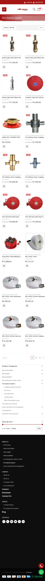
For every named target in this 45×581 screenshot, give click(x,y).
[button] (4, 9)
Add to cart (4, 67)
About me (6, 475)
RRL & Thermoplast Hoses (12, 400)
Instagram (19, 521)
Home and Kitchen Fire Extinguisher (12, 407)
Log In (29, 2)
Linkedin (23, 521)
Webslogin (29, 572)
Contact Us (6, 496)
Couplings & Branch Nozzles (9, 56)
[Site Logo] (22, 9)
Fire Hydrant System (22, 56)
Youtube (15, 521)
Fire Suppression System (11, 508)
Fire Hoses (27, 254)
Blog (4, 512)
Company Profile (9, 482)
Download (6, 492)
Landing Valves (17, 135)
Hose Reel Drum (40, 95)
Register (39, 2)
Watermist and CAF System (10, 414)
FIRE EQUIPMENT (7, 377)
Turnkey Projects (9, 505)
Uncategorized (6, 410)
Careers (5, 489)
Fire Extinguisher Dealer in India (11, 380)
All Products (7, 445)
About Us (6, 478)
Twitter (7, 521)
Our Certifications (9, 485)
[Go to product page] (12, 123)
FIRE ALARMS (6, 374)
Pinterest (11, 521)
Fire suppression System (9, 404)
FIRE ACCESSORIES (7, 370)
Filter (39, 428)
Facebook (3, 521)
